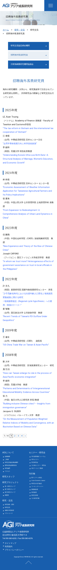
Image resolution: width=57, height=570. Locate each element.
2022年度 (11, 279)
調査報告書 (34, 489)
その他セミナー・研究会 (38, 465)
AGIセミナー (35, 459)
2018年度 (11, 355)
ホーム (6, 30)
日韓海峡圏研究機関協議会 (22, 64)
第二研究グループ (10, 489)
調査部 (7, 495)
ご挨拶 (7, 459)
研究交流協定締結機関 (20, 45)
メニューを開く (50, 5)
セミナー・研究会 (37, 452)
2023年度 (11, 228)
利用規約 (8, 546)
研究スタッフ (8, 476)
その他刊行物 (35, 498)
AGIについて (8, 452)
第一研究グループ (10, 486)
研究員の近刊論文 (36, 483)
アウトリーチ (9, 513)
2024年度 (11, 173)
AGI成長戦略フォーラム (38, 456)
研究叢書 (34, 492)
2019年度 (11, 330)
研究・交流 (19, 30)
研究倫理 (7, 468)
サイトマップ (10, 543)
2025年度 (11, 110)
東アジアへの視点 (36, 477)
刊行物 (32, 473)
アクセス (7, 471)
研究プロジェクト (10, 482)
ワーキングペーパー (37, 486)
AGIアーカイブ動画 (37, 468)
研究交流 (7, 507)
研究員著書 (34, 495)
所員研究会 (34, 462)
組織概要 (7, 456)
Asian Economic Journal (38, 480)
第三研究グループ (10, 492)
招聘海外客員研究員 (19, 55)
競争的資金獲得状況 (11, 465)
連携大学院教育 (9, 510)
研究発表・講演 (9, 504)
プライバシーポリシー (14, 550)
